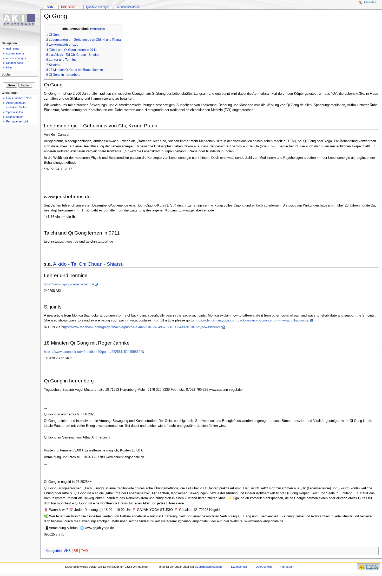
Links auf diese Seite (19, 98)
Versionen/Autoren (128, 7)
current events (15, 53)
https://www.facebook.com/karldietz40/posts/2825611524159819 (92, 352)
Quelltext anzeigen (97, 7)
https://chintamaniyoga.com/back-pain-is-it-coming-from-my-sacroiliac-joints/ (252, 320)
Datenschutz (239, 566)
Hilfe (9, 67)
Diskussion (68, 7)
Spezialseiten (14, 112)
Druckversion (14, 116)
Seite (50, 7)
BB (76, 551)
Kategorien (53, 551)
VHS (67, 551)
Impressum (287, 566)
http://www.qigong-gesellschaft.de (69, 284)
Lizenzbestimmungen (208, 566)
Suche (6, 74)
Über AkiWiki (264, 566)
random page (14, 62)
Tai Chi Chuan (87, 264)
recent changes (16, 58)
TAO (84, 551)
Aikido (60, 264)
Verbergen (97, 28)
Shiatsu (115, 264)
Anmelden (370, 2)
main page (12, 48)
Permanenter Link (17, 121)
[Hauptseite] (20, 20)
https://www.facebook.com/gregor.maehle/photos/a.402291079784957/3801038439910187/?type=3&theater (141, 327)
